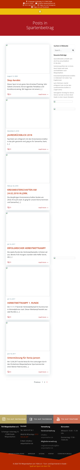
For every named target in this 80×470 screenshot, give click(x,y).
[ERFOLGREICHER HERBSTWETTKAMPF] (28, 226)
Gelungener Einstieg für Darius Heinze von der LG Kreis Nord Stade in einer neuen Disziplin (64, 95)
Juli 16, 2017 (11, 244)
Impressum (31, 454)
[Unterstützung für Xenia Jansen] (28, 336)
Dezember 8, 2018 (13, 131)
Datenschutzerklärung (16, 454)
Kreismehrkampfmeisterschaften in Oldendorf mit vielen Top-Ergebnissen (64, 78)
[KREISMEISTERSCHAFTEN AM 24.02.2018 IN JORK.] (28, 168)
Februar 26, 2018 (12, 186)
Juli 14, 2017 (11, 299)
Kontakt (51, 454)
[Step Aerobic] (28, 59)
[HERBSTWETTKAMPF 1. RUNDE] (28, 281)
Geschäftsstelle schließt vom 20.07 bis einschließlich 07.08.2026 (63, 61)
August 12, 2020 (12, 76)
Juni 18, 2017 (11, 354)
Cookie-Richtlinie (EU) (64, 454)
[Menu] (40, 11)
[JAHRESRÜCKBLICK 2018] (28, 113)
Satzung (41, 454)
